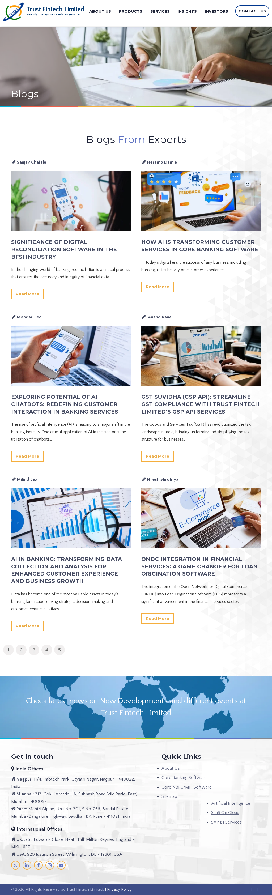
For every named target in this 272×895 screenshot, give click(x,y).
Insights (187, 11)
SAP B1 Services (226, 822)
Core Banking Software (184, 777)
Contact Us (252, 11)
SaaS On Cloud (225, 812)
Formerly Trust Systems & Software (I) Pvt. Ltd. (54, 14)
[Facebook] (38, 865)
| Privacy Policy (118, 889)
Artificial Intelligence (230, 803)
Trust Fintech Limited (55, 9)
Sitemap (169, 796)
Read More (27, 293)
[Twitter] (15, 865)
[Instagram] (49, 865)
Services (160, 11)
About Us (100, 11)
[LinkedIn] (27, 865)
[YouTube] (61, 865)
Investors (216, 11)
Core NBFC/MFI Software (187, 787)
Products (130, 11)
